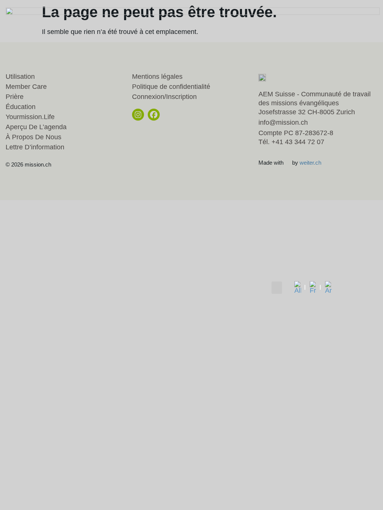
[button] (277, 288)
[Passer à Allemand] (300, 287)
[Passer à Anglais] (328, 287)
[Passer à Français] (315, 287)
